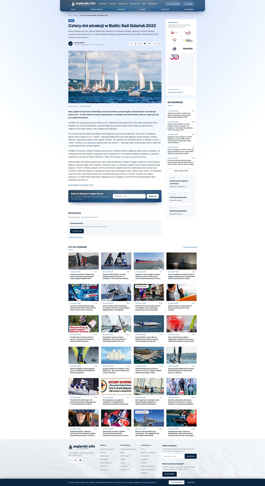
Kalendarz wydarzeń (107, 449)
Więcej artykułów (190, 247)
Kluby (144, 4)
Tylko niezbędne (176, 482)
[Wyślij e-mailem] (149, 43)
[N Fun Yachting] (188, 41)
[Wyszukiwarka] (168, 4)
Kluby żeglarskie (105, 463)
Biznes (123, 463)
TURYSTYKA (165, 9)
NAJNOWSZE (189, 9)
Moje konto (104, 469)
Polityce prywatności (149, 482)
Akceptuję (191, 482)
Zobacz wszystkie (181, 171)
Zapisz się (153, 196)
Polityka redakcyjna (147, 466)
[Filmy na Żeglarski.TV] (80, 460)
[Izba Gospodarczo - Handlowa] (174, 32)
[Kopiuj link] (154, 43)
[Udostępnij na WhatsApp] (145, 43)
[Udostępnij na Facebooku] (131, 43)
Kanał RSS (144, 459)
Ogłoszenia (153, 4)
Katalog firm (134, 4)
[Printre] (188, 49)
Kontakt (143, 463)
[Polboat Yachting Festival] (188, 32)
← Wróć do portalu (75, 237)
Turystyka (124, 466)
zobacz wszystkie (85, 106)
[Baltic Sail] (174, 57)
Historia (123, 459)
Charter (112, 4)
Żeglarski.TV (125, 469)
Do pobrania (145, 456)
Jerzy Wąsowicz (89, 143)
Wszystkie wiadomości (128, 449)
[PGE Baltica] (174, 41)
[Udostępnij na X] (135, 43)
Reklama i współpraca (148, 452)
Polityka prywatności (148, 469)
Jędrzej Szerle (79, 42)
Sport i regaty (125, 456)
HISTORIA (121, 9)
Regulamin (144, 473)
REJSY (73, 9)
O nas (143, 449)
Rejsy (76, 15)
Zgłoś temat (169, 474)
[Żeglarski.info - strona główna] (83, 4)
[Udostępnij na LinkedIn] (140, 43)
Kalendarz (103, 4)
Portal (70, 15)
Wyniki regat (122, 4)
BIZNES (143, 9)
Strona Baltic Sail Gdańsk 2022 (80, 185)
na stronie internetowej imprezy (133, 157)
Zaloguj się (76, 231)
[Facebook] (70, 460)
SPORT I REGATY (97, 9)
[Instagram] (75, 460)
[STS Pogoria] (174, 49)
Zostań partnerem (176, 92)
